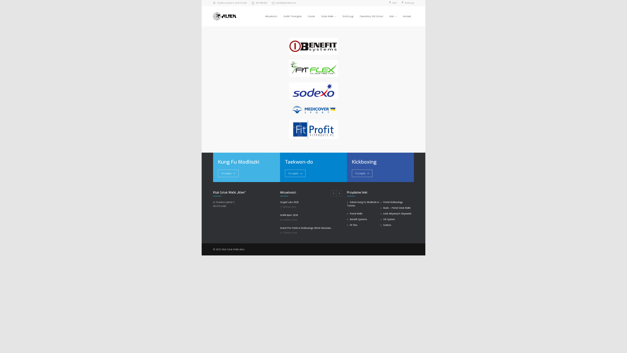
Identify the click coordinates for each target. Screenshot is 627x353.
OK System (389, 219)
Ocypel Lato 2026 (289, 202)
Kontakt (407, 16)
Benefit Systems (358, 219)
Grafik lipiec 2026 (289, 215)
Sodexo (387, 225)
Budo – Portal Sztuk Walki (396, 207)
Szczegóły (226, 173)
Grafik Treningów (292, 16)
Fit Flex (353, 225)
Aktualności (271, 16)
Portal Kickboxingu (393, 202)
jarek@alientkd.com (286, 3)
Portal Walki (356, 213)
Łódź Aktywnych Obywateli (397, 213)
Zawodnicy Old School (371, 16)
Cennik (311, 16)
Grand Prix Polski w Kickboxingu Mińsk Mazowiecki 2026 (306, 227)
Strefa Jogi (347, 16)
